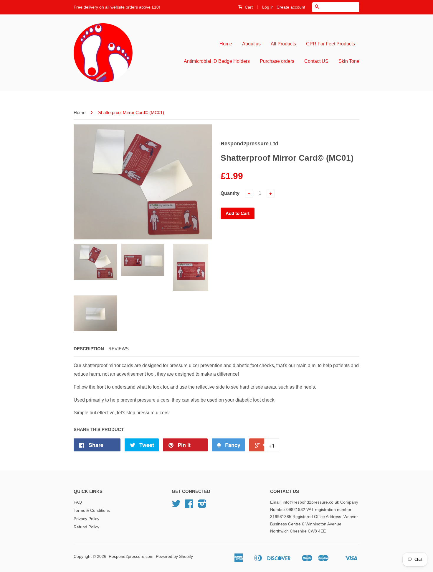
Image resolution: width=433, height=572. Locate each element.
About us (251, 43)
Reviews (118, 348)
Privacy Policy (86, 519)
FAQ (78, 502)
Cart (248, 7)
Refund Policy (86, 527)
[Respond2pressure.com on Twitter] (176, 506)
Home (225, 43)
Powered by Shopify (174, 556)
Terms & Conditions (92, 510)
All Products (283, 43)
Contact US (316, 61)
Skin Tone (348, 61)
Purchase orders (277, 61)
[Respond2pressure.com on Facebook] (189, 506)
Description (89, 348)
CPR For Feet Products (330, 43)
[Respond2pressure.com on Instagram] (202, 506)
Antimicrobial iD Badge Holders (217, 61)
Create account (291, 7)
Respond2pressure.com (131, 556)
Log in (268, 7)
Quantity (230, 193)
